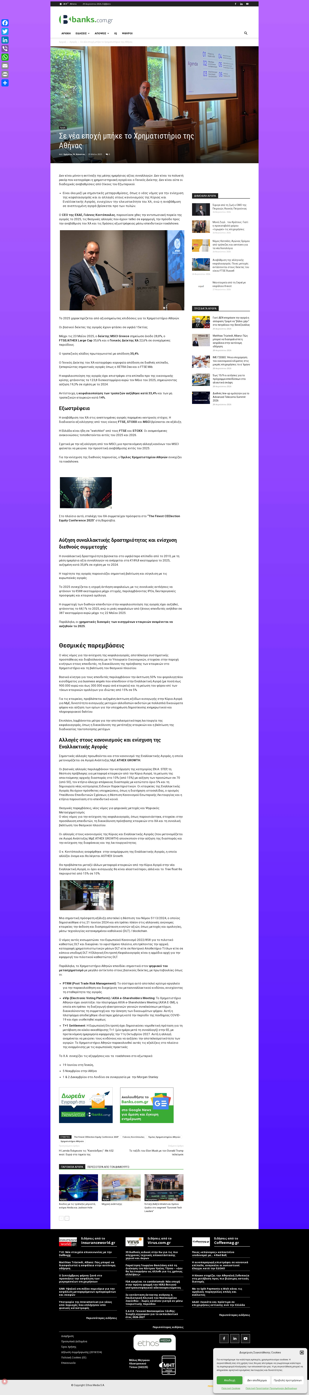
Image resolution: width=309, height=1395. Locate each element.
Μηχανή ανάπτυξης (112, 1204)
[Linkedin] (241, 3)
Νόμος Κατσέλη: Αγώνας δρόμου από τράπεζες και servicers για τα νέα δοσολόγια (231, 245)
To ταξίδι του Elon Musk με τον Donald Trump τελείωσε (156, 1152)
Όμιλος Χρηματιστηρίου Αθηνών (164, 1137)
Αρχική (62, 41)
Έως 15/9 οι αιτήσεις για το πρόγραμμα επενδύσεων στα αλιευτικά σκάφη (229, 379)
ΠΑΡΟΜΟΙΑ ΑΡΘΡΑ (72, 1167)
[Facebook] (235, 3)
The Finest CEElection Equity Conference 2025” (96, 1137)
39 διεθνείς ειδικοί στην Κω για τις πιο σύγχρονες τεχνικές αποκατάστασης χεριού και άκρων (152, 1255)
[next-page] (67, 1218)
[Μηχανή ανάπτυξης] (121, 1187)
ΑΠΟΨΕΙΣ (100, 33)
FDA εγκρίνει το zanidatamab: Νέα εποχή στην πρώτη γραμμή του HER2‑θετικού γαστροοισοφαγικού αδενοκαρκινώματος (153, 1284)
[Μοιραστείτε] (5, 83)
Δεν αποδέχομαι (257, 1380)
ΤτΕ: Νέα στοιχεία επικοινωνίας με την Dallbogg (85, 1253)
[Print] (5, 74)
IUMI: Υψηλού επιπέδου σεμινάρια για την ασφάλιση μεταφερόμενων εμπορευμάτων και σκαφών (87, 1291)
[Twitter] (5, 31)
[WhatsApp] (5, 57)
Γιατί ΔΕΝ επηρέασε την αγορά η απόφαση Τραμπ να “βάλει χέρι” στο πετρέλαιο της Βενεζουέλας (231, 321)
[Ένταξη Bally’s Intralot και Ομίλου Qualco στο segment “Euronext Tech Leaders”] (163, 1187)
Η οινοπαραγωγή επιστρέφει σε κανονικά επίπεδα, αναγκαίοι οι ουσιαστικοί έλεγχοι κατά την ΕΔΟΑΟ (220, 1265)
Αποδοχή (229, 1380)
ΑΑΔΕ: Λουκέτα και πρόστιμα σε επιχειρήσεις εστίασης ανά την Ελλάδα (218, 1303)
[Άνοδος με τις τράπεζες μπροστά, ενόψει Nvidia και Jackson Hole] (78, 1187)
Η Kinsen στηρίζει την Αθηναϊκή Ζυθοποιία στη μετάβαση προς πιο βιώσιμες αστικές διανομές (220, 1278)
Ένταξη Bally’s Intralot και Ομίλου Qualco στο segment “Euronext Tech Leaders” (163, 1207)
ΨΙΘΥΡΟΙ (127, 33)
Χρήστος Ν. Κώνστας (74, 154)
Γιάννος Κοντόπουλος (133, 1137)
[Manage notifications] (5, 1381)
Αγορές (73, 41)
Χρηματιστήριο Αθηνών (72, 1141)
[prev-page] (61, 1218)
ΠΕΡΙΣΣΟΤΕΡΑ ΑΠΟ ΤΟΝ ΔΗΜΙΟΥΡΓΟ (108, 1167)
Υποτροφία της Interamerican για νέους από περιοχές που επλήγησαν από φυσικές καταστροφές (85, 1305)
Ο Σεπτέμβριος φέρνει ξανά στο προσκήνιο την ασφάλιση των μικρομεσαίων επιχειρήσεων (80, 1278)
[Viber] (5, 48)
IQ (115, 33)
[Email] (5, 65)
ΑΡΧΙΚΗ (66, 33)
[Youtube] (247, 3)
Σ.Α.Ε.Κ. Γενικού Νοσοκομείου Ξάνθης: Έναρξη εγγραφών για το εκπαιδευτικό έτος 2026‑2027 (152, 1314)
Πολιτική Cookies (231, 1388)
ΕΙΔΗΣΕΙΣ (81, 33)
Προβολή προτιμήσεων (288, 1380)
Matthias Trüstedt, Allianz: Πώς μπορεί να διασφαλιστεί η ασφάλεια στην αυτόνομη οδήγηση (87, 1265)
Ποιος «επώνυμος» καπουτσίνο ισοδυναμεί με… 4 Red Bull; (213, 1253)
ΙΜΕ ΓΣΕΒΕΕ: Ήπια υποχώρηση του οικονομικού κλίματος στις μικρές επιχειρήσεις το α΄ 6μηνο (231, 361)
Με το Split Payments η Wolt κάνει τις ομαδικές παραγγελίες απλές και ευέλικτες (217, 1291)
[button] (302, 1352)
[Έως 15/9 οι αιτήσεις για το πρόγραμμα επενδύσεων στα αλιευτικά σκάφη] (201, 380)
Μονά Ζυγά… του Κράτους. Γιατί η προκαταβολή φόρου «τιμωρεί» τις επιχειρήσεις (230, 226)
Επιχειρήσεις (151, 1199)
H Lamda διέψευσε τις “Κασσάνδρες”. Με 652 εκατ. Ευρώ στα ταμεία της (86, 1152)
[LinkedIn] (5, 40)
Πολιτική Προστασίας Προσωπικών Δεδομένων (271, 1388)
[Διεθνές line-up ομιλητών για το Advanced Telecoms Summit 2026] (201, 398)
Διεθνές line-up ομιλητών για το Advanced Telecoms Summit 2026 (231, 397)
